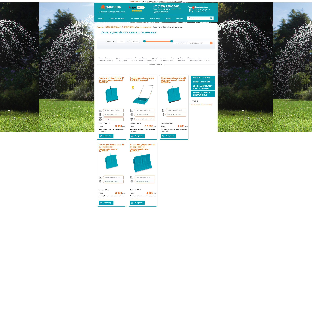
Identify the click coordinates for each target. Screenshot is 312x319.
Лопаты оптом (204, 58)
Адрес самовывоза (160, 12)
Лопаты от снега (106, 60)
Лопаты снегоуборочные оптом (143, 60)
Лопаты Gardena (141, 58)
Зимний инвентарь (143, 27)
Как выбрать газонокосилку (201, 105)
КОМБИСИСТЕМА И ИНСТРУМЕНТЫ (120, 27)
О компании (155, 18)
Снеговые (181, 60)
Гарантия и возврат (117, 18)
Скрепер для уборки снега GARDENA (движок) (142, 79)
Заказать (106, 136)
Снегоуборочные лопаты (199, 60)
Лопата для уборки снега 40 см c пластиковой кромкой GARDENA (111, 80)
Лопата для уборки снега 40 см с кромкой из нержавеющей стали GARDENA (111, 148)
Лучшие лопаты (167, 60)
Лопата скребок (177, 58)
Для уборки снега (159, 58)
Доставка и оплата (138, 18)
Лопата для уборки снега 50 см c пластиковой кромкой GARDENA (173, 80)
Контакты (179, 18)
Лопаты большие (105, 58)
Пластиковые (122, 60)
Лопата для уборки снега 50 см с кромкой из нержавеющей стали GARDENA (142, 148)
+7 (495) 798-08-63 (166, 6)
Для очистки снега (123, 58)
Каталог (101, 18)
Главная (100, 27)
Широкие (190, 58)
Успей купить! (135, 1)
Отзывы (168, 18)
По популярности (196, 43)
